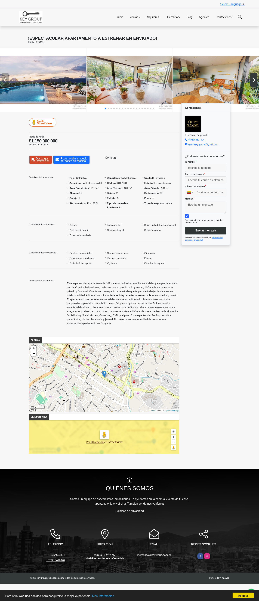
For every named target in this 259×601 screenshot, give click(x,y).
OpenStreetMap (171, 410)
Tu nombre (191, 162)
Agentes (204, 16)
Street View (44, 122)
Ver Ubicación (95, 442)
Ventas (134, 16)
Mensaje (190, 198)
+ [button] (34, 348)
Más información (103, 595)
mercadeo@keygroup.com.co (154, 554)
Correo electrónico (195, 174)
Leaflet (152, 410)
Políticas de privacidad (129, 510)
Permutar (173, 16)
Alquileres (152, 16)
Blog (190, 16)
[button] (105, 108)
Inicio (120, 16)
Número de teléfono (195, 186)
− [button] (34, 353)
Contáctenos (224, 16)
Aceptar (243, 595)
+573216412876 (55, 560)
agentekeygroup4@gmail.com (203, 144)
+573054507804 (196, 139)
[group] (43, 80)
